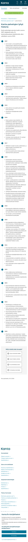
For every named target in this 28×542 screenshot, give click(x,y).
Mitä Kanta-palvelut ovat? (7, 21)
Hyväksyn (14, 532)
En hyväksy (14, 535)
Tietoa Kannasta (12, 18)
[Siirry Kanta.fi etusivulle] (5, 449)
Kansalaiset (4, 18)
